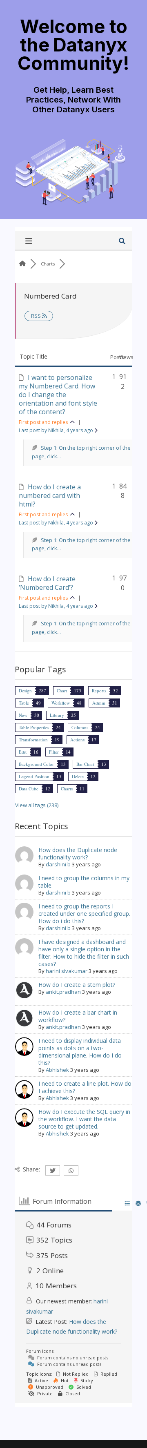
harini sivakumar (66, 971)
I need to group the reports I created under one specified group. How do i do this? (84, 913)
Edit (23, 752)
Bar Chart (85, 764)
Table (24, 703)
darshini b (58, 864)
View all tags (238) (36, 805)
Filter (54, 752)
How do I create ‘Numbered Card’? (47, 583)
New (23, 715)
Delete (78, 776)
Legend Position (34, 776)
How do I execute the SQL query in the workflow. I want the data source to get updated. (84, 1119)
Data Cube (28, 788)
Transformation (33, 739)
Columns (79, 727)
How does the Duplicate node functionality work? (77, 853)
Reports (99, 690)
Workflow (60, 703)
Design (25, 690)
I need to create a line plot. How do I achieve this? (84, 1087)
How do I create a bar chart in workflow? (77, 1016)
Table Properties (34, 727)
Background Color (36, 764)
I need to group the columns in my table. (83, 881)
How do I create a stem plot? (76, 984)
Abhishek (57, 1069)
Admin (98, 703)
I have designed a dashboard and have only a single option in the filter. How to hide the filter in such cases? (83, 953)
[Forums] (22, 264)
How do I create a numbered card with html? (50, 495)
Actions (77, 739)
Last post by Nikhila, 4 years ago (56, 430)
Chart (62, 690)
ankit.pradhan (63, 991)
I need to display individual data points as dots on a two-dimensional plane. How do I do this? (80, 1051)
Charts (67, 788)
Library (57, 715)
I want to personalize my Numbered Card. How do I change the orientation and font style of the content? (58, 394)
